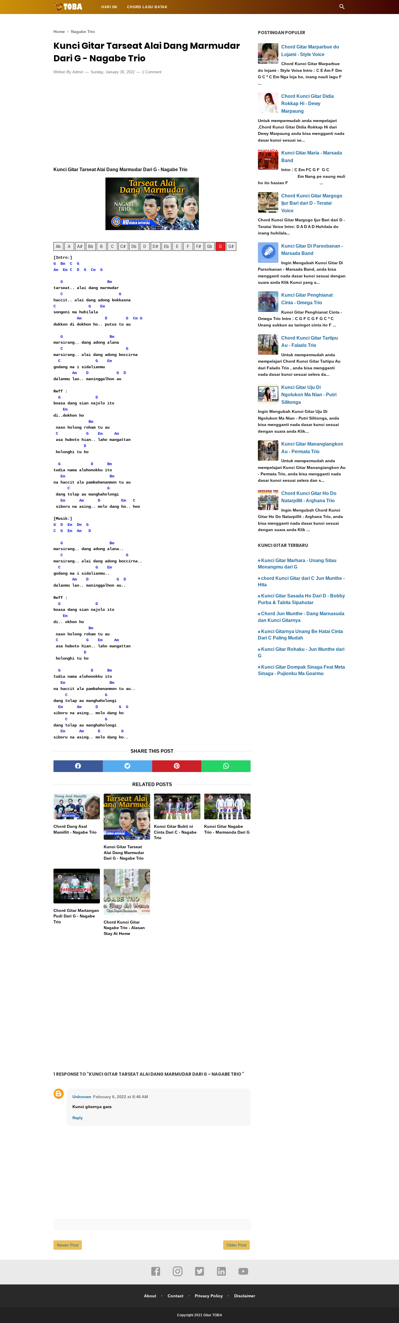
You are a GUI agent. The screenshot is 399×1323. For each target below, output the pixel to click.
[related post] (76, 807)
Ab (58, 246)
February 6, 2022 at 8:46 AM (120, 1096)
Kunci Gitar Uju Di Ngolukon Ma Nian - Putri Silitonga (308, 395)
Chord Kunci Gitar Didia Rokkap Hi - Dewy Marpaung (307, 104)
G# (231, 246)
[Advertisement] (152, 122)
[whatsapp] (226, 766)
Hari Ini (109, 7)
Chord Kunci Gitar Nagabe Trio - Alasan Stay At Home (124, 928)
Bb (90, 246)
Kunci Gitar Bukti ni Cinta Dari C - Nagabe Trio (175, 832)
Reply (77, 1118)
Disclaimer (244, 1296)
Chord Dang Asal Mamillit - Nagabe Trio (75, 829)
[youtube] (243, 1275)
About (150, 1296)
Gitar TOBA (212, 1315)
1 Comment (152, 72)
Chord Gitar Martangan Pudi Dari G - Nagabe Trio (76, 916)
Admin (77, 72)
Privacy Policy (209, 1296)
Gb (209, 246)
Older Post (236, 1245)
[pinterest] (177, 766)
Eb (166, 246)
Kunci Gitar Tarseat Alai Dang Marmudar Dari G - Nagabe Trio (124, 852)
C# (123, 246)
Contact (175, 1296)
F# (198, 246)
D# (155, 246)
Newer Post (67, 1245)
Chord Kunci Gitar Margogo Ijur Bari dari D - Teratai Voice (311, 203)
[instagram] (177, 1275)
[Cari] (342, 8)
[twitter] (127, 766)
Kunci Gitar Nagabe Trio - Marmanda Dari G (227, 829)
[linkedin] (221, 1275)
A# (80, 246)
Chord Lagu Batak (147, 7)
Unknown (81, 1096)
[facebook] (78, 766)
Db (133, 246)
